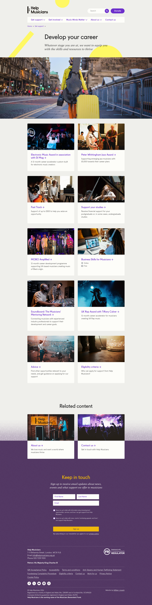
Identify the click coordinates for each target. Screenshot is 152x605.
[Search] (107, 11)
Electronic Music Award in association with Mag (51, 156)
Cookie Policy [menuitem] (33, 577)
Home (29, 26)
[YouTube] (39, 583)
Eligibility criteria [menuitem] (66, 574)
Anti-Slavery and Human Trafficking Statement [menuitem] (102, 570)
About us (35, 445)
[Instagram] (49, 583)
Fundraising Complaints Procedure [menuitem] (41, 574)
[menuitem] (38, 20)
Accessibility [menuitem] (54, 570)
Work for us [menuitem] (92, 574)
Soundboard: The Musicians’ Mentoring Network (46, 313)
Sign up (76, 529)
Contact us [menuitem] (80, 574)
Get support (39, 26)
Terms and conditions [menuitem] (71, 570)
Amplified (40, 259)
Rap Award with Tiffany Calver (99, 312)
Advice (34, 367)
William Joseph (119, 590)
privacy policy (94, 534)
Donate (117, 11)
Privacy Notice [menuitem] (106, 574)
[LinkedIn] (44, 583)
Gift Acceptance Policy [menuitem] (37, 570)
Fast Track (36, 207)
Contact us (87, 445)
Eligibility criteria (90, 367)
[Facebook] (29, 583)
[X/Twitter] (34, 583)
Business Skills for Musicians (96, 259)
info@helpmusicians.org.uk (43, 555)
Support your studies (92, 207)
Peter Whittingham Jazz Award (97, 155)
